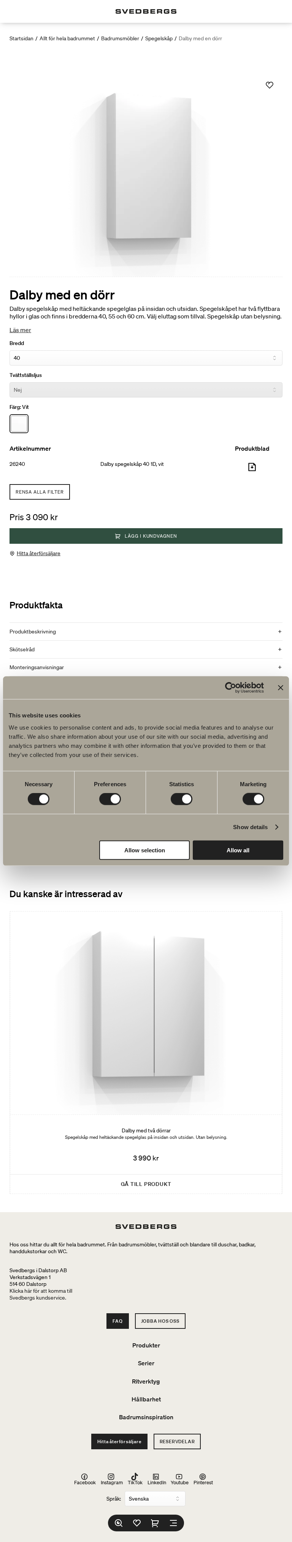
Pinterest (203, 1482)
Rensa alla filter (40, 492)
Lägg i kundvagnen (151, 536)
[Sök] (118, 1523)
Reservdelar (177, 1441)
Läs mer (20, 330)
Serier (146, 1363)
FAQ (117, 1321)
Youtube (180, 1482)
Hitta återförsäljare (38, 553)
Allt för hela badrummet (67, 38)
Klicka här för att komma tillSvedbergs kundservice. (41, 1294)
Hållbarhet (146, 1399)
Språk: (113, 1498)
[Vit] (19, 423)
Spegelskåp (159, 38)
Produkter (146, 1345)
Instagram (112, 1482)
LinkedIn (157, 1482)
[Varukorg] (155, 1523)
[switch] (110, 799)
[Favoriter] (136, 1523)
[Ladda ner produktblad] (252, 470)
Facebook (85, 1482)
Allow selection (144, 850)
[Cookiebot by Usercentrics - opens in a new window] (230, 687)
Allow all (238, 850)
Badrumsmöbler (120, 38)
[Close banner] (280, 687)
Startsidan (21, 38)
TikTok (135, 1482)
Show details (250, 827)
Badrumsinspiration (146, 1417)
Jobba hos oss (160, 1321)
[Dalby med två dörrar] (146, 1053)
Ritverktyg (146, 1381)
